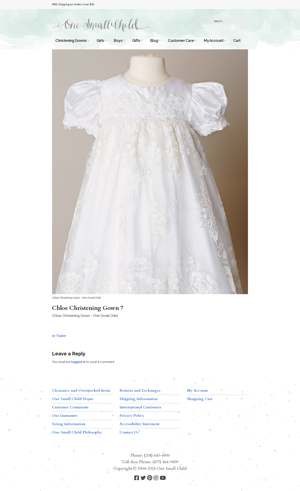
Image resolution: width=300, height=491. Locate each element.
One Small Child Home (73, 398)
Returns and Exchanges (140, 390)
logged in (78, 362)
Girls (100, 40)
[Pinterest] (149, 478)
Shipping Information (139, 398)
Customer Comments (70, 407)
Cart (237, 40)
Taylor (61, 336)
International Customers (140, 407)
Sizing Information (69, 424)
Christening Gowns (71, 40)
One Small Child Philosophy (77, 432)
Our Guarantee (65, 415)
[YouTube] (163, 478)
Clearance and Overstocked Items (81, 390)
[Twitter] (143, 478)
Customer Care (181, 40)
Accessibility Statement (139, 424)
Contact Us (129, 432)
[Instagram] (156, 478)
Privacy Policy (132, 415)
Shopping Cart (199, 398)
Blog (154, 40)
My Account (213, 40)
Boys (118, 40)
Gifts (136, 40)
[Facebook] (136, 478)
